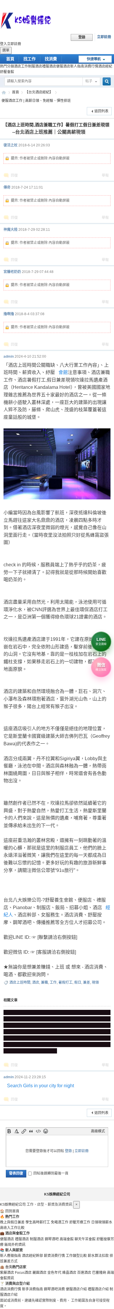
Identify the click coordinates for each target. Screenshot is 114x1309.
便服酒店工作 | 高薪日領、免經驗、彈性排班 (36, 101)
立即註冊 (104, 37)
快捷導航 (94, 59)
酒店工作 (21, 66)
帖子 (88, 81)
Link (24, 1131)
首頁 (10, 58)
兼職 (44, 982)
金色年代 (54, 1273)
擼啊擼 (9, 314)
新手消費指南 (32, 1289)
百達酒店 (84, 1273)
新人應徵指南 (10, 1256)
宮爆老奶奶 (12, 272)
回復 (14, 175)
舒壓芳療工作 (79, 1222)
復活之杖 (11, 145)
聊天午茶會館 (85, 1239)
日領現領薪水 (101, 1222)
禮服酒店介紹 (98, 1289)
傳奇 (7, 187)
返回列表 (101, 111)
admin (9, 356)
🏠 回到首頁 (9, 1211)
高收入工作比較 (12, 1228)
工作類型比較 (76, 1256)
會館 (63, 372)
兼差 (86, 982)
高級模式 (98, 1131)
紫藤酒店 (7, 1273)
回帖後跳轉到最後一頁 (50, 1173)
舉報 (105, 175)
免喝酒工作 (59, 1222)
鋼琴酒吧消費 (54, 1289)
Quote (31, 1131)
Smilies (46, 1131)
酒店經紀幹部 (32, 1256)
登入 (3, 44)
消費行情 (91, 66)
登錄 (68, 1151)
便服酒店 (63, 66)
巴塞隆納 (99, 1273)
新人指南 (77, 66)
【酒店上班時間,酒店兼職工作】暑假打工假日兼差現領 (56, 124)
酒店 (35, 982)
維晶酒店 (69, 1273)
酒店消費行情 (10, 1289)
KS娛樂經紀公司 (3, 92)
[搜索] (105, 81)
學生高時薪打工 (37, 1222)
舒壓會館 (7, 72)
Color (16, 1131)
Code (38, 1131)
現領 (95, 982)
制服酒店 (35, 66)
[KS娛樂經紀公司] (57, 21)
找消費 (51, 58)
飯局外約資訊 (14, 1245)
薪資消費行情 (54, 1256)
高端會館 (67, 1239)
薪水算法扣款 (98, 1256)
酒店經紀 (105, 66)
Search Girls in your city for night (40, 1085)
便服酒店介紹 (76, 1289)
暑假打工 (65, 982)
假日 (77, 982)
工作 (53, 982)
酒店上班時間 (19, 982)
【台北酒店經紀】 (39, 92)
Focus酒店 (23, 1273)
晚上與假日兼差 (12, 1222)
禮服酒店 (49, 66)
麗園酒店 (39, 1273)
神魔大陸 (11, 230)
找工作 (29, 58)
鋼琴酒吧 (52, 1239)
